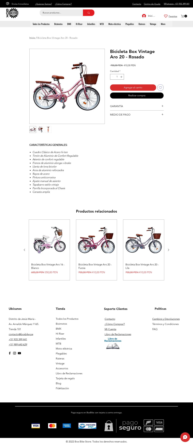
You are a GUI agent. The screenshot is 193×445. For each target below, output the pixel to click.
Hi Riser (60, 333)
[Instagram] (14, 353)
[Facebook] (10, 353)
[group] (96, 250)
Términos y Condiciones (165, 324)
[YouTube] (19, 353)
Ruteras (60, 358)
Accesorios (62, 368)
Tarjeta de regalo (65, 378)
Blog (58, 383)
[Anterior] (24, 250)
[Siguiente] (168, 250)
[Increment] (121, 76)
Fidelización (62, 388)
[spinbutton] (117, 76)
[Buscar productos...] (88, 12)
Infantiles (61, 338)
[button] (184, 16)
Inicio (32, 37)
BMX (58, 328)
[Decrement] (112, 76)
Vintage (60, 363)
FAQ (154, 329)
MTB (58, 343)
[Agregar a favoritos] (160, 87)
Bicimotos (61, 323)
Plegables (61, 353)
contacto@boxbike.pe (21, 334)
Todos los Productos (67, 318)
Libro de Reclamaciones (69, 373)
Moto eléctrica (64, 348)
